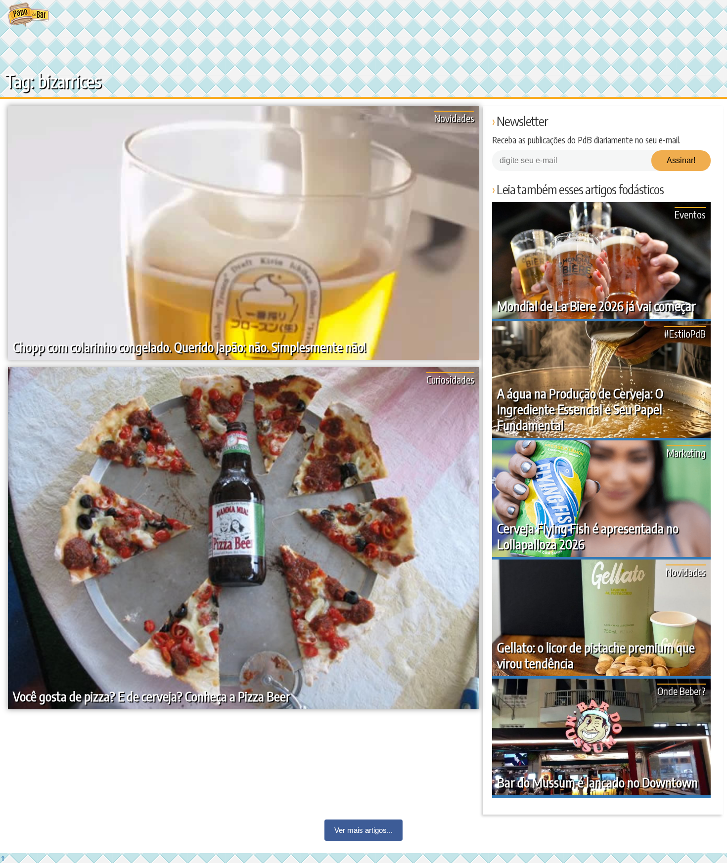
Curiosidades (450, 379)
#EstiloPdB (685, 333)
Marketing (686, 452)
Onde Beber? (681, 691)
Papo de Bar (28, 14)
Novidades (454, 118)
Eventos (690, 214)
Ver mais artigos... (363, 830)
